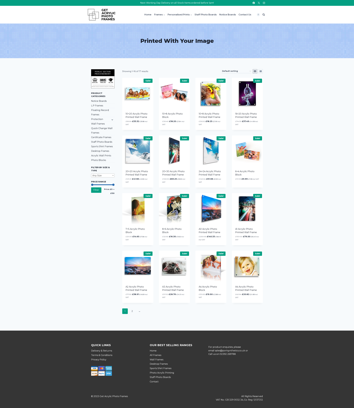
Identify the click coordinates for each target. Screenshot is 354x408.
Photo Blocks (98, 160)
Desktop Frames (100, 151)
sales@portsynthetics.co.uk (230, 350)
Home (147, 14)
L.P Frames (97, 105)
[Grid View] (255, 71)
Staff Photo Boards (206, 14)
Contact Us (245, 14)
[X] (259, 3)
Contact (154, 381)
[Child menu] (112, 119)
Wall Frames (98, 123)
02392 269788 (228, 354)
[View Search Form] (263, 14)
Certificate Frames (101, 137)
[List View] (260, 71)
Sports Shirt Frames (102, 146)
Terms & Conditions (101, 355)
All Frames (155, 355)
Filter (96, 189)
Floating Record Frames (100, 112)
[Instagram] (264, 3)
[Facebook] (254, 3)
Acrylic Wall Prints (101, 155)
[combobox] (102, 175)
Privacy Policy (98, 359)
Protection (97, 119)
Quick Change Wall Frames (102, 130)
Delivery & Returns (101, 350)
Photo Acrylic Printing (162, 372)
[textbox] (102, 176)
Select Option (244, 187)
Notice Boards (227, 14)
